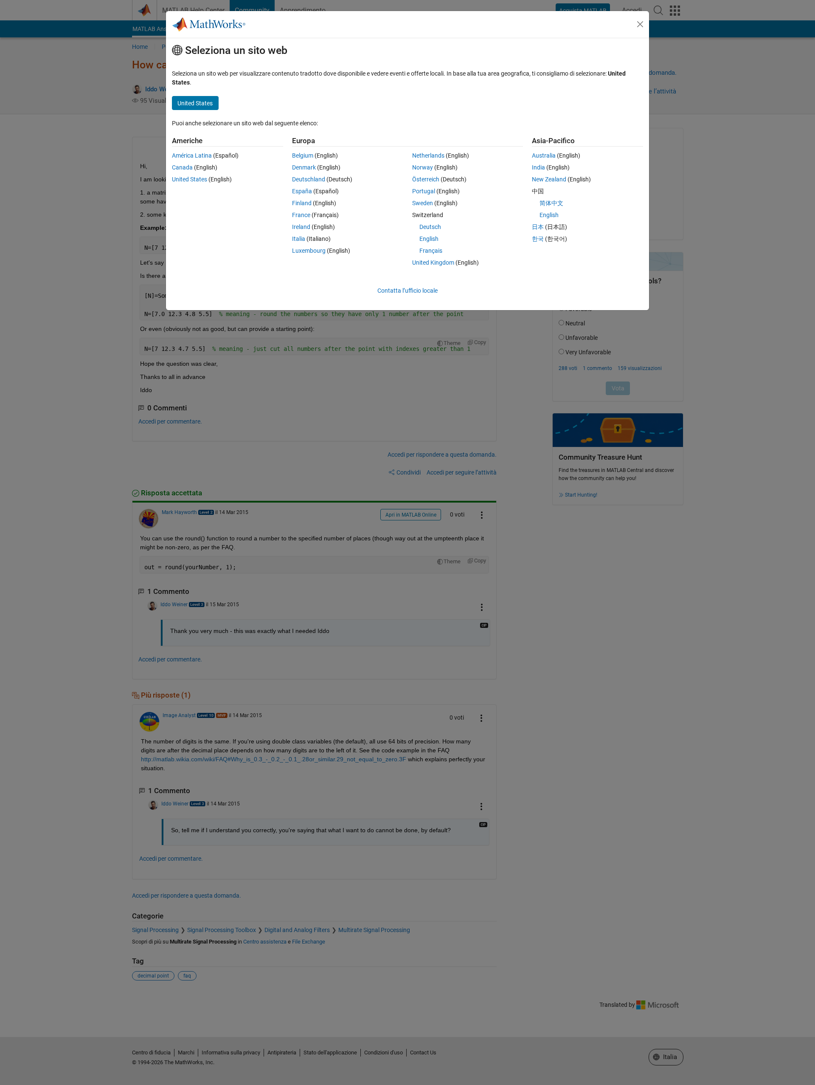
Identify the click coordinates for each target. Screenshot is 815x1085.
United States (189, 179)
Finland (302, 203)
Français (430, 250)
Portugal (423, 191)
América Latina (192, 155)
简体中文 (551, 203)
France (301, 215)
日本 (538, 226)
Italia (298, 238)
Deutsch (430, 226)
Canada (182, 167)
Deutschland (308, 179)
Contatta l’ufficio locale (407, 290)
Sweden (422, 203)
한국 (538, 238)
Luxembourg (309, 250)
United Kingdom (433, 262)
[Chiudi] (640, 24)
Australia (544, 155)
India (538, 167)
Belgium (302, 155)
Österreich (425, 179)
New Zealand (549, 179)
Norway (422, 167)
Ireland (301, 226)
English (428, 238)
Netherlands (428, 155)
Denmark (304, 167)
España (302, 191)
